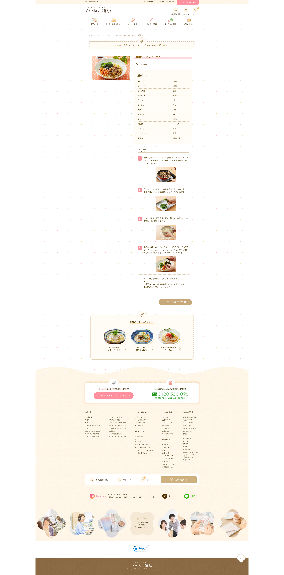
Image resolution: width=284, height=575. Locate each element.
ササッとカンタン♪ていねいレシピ (124, 35)
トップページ (95, 35)
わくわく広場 (106, 35)
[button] (141, 549)
